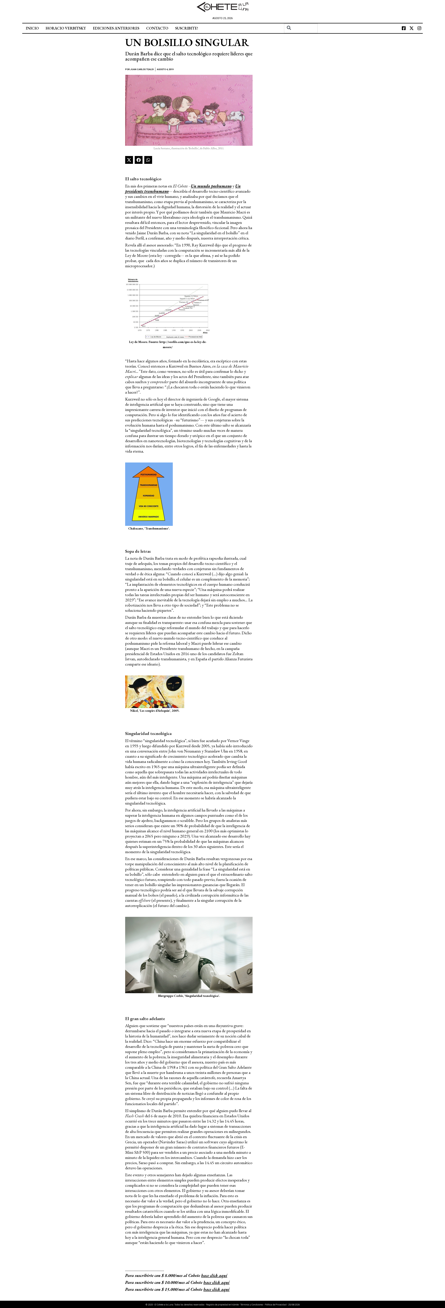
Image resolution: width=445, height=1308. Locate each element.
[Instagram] (419, 28)
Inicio (32, 28)
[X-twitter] (411, 28)
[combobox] (301, 28)
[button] (129, 160)
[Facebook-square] (403, 28)
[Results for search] (301, 35)
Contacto (157, 28)
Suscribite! (186, 28)
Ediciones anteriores (116, 28)
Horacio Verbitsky (66, 28)
